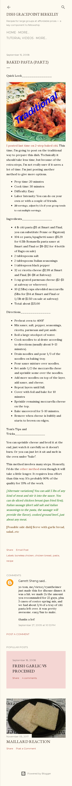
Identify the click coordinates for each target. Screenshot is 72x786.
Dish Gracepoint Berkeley (32, 14)
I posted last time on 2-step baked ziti (32, 145)
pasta (56, 555)
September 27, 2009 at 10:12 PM (36, 625)
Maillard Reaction (28, 741)
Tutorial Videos (20, 38)
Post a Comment (17, 634)
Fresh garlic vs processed (29, 668)
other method (29, 469)
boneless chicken (24, 555)
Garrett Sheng (28, 581)
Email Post (22, 549)
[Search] (63, 6)
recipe (9, 560)
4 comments (29, 677)
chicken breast (43, 555)
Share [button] (9, 549)
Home (11, 32)
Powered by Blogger (39, 773)
